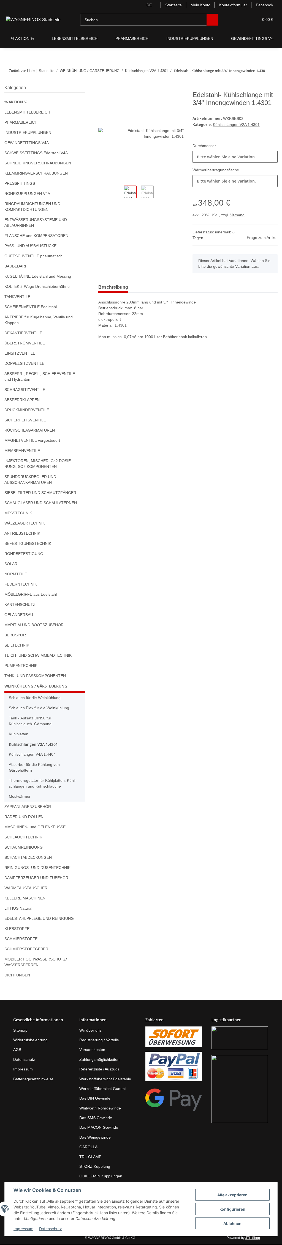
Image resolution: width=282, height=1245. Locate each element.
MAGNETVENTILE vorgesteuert (32, 440)
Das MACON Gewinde (99, 1127)
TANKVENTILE (16, 296)
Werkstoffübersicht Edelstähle (107, 1079)
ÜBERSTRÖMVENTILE (23, 343)
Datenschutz (50, 1228)
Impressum (23, 1228)
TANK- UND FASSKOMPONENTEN (35, 675)
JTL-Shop (253, 1238)
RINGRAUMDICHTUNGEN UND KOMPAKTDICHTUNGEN (32, 206)
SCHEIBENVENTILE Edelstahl (30, 307)
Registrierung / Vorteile (100, 1040)
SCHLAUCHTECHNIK (22, 837)
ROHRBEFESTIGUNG (22, 553)
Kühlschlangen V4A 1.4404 (33, 754)
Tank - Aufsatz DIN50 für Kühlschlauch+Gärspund (32, 721)
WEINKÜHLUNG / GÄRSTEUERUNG (35, 686)
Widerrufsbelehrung (32, 1040)
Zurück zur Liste (21, 70)
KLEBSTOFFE (15, 928)
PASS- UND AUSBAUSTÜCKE (29, 246)
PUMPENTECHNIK (20, 665)
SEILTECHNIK (16, 645)
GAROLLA (87, 1147)
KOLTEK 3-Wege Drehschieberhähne (38, 286)
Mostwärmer (20, 796)
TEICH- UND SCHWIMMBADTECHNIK (37, 655)
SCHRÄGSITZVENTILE (23, 389)
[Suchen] (208, 20)
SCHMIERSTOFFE (19, 939)
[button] (229, 19)
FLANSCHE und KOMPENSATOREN (35, 235)
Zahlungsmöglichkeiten (100, 1059)
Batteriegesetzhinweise (34, 1079)
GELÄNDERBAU (18, 614)
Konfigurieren (232, 1209)
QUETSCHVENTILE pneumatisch (33, 256)
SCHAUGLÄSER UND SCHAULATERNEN (39, 503)
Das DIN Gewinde (95, 1098)
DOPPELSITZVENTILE (22, 363)
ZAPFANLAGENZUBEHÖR (26, 806)
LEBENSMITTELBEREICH (25, 112)
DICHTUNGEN (16, 975)
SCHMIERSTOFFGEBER (24, 949)
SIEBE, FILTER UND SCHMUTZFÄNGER (38, 492)
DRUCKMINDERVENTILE (25, 410)
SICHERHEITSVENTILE (23, 420)
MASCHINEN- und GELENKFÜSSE (34, 827)
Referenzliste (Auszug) (99, 1069)
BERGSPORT (15, 635)
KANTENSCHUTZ (19, 604)
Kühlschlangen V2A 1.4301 (237, 132)
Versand (238, 222)
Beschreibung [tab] (114, 294)
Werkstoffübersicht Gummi (104, 1088)
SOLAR (10, 564)
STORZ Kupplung (95, 1166)
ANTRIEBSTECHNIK (21, 533)
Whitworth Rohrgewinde (101, 1108)
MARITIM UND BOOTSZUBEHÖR (33, 625)
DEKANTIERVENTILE (22, 333)
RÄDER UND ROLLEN (23, 816)
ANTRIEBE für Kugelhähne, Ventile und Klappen (40, 319)
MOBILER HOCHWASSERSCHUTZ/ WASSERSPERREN (34, 962)
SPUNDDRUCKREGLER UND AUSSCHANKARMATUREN (29, 479)
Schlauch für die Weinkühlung (37, 697)
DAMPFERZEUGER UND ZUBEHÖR (34, 877)
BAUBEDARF (15, 266)
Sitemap (20, 1030)
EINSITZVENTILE (18, 353)
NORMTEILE (15, 574)
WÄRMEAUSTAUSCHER (25, 888)
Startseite (169, 5)
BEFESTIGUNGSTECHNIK (26, 543)
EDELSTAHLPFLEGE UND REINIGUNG (37, 918)
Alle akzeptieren (232, 1194)
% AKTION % (16, 102)
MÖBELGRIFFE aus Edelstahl (30, 594)
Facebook (264, 5)
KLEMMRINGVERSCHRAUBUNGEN (35, 173)
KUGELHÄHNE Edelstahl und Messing (38, 276)
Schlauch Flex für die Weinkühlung (41, 708)
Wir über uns (91, 1030)
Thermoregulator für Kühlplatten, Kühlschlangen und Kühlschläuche (45, 783)
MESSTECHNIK (17, 513)
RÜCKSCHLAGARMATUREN (28, 430)
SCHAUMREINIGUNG (23, 847)
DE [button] (144, 5)
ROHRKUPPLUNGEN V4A (26, 193)
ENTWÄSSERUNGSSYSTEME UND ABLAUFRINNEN (34, 222)
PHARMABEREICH (20, 122)
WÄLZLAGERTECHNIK (23, 523)
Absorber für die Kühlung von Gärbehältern (36, 767)
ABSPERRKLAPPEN (20, 399)
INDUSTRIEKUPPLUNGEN (27, 132)
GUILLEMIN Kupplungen (101, 1176)
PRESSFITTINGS (18, 183)
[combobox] (235, 164)
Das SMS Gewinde (96, 1117)
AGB (17, 1049)
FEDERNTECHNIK (19, 584)
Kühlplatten (20, 734)
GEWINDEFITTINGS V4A (25, 142)
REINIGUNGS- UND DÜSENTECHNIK (36, 867)
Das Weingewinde (95, 1137)
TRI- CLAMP (89, 1157)
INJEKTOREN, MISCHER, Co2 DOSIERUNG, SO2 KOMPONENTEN (41, 463)
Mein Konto (197, 5)
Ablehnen (232, 1223)
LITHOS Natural (18, 908)
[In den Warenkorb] (102, 88)
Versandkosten (93, 1049)
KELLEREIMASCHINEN (24, 898)
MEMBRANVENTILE (21, 450)
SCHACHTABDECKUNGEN (27, 857)
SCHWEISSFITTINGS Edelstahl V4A (35, 153)
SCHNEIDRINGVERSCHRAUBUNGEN (36, 163)
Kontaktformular (232, 5)
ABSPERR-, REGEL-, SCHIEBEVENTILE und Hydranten (41, 376)
